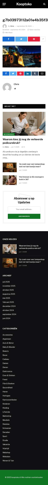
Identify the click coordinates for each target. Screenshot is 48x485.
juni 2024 (6, 318)
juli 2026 (6, 282)
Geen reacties (35, 30)
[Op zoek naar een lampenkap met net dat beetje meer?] (10, 167)
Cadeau (6, 359)
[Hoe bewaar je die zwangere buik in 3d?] (10, 180)
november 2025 (9, 286)
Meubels (6, 420)
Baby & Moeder (9, 347)
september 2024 (9, 314)
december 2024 (9, 306)
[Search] (44, 4)
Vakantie (6, 444)
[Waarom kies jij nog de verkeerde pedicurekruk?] (24, 124)
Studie (5, 440)
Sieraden (6, 432)
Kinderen (6, 404)
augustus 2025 (9, 294)
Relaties (6, 424)
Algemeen (7, 339)
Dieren (5, 367)
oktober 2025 (8, 290)
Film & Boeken (8, 384)
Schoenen (7, 428)
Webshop (6, 453)
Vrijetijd (6, 448)
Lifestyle (6, 412)
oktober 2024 (8, 310)
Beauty (6, 351)
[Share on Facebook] (9, 39)
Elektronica (7, 371)
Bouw (5, 355)
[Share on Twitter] (21, 39)
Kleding (6, 408)
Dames (5, 363)
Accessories (8, 335)
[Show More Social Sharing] (43, 39)
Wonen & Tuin (8, 461)
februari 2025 (8, 302)
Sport (5, 436)
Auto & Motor (8, 343)
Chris (12, 26)
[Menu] (4, 4)
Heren (5, 392)
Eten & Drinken (9, 375)
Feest (5, 379)
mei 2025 (6, 298)
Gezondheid (9, 134)
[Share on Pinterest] (34, 39)
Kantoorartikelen (10, 400)
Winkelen (6, 457)
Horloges (6, 396)
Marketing (7, 416)
